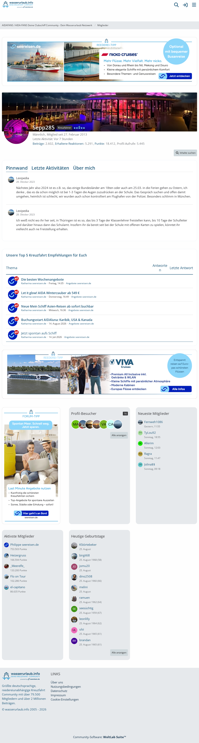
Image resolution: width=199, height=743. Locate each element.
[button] (185, 153)
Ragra (148, 454)
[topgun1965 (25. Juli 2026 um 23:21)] (89, 424)
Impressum (58, 695)
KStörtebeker (88, 544)
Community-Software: (99, 737)
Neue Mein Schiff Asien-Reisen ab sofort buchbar (57, 306)
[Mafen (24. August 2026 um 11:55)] (75, 424)
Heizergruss (18, 555)
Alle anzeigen (119, 435)
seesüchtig (86, 608)
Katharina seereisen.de (33, 283)
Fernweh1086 (153, 422)
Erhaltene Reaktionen (69, 143)
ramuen (84, 597)
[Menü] (194, 5)
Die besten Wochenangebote (42, 279)
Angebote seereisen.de (78, 283)
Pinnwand (17, 168)
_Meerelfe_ (17, 566)
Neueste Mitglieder (153, 413)
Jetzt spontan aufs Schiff (39, 333)
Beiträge (38, 143)
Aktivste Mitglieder (19, 536)
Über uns (57, 682)
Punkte (99, 143)
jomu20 (84, 566)
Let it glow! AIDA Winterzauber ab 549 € (50, 293)
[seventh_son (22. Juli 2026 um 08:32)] (96, 424)
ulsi (81, 629)
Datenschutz (59, 691)
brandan (85, 640)
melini (83, 587)
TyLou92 (150, 433)
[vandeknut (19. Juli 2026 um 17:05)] (103, 424)
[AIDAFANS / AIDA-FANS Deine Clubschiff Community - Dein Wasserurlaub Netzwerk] (86, 5)
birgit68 (84, 555)
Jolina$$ (149, 464)
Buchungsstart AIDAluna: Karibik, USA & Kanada (56, 320)
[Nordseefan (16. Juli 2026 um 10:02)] (117, 424)
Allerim (149, 443)
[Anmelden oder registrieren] (185, 5)
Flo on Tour (18, 576)
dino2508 (85, 576)
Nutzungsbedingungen (66, 686)
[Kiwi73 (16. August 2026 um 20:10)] (82, 424)
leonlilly (84, 619)
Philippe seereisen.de (24, 544)
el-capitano (17, 587)
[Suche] (176, 5)
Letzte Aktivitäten (50, 168)
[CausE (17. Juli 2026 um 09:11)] (110, 424)
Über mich (84, 168)
